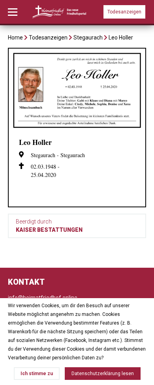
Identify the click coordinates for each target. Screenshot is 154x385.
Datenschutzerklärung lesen (102, 373)
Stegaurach (88, 37)
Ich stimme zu (37, 373)
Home (15, 37)
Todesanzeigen (124, 12)
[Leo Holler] (77, 127)
